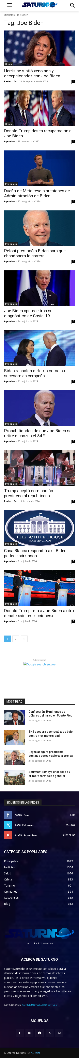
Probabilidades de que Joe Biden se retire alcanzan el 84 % (38, 433)
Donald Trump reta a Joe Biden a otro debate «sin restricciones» (39, 613)
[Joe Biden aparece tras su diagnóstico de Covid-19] (39, 288)
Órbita (8, 64)
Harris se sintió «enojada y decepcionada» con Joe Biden (32, 73)
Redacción (10, 81)
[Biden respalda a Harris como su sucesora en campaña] (39, 348)
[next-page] (24, 639)
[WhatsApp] (59, 1033)
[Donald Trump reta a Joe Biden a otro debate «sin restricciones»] (39, 588)
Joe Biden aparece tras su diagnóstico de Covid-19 (28, 313)
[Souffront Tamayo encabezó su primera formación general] (14, 777)
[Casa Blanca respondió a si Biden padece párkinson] (39, 528)
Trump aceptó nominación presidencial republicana (28, 493)
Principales (11, 184)
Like (72, 814)
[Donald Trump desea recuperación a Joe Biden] (39, 108)
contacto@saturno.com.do (39, 1005)
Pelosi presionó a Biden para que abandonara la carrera (35, 253)
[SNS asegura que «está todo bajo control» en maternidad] (14, 737)
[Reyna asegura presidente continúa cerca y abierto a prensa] (14, 757)
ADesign (36, 1053)
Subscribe (68, 835)
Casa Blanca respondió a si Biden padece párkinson (35, 553)
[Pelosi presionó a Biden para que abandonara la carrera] (39, 228)
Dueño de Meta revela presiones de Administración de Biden (37, 193)
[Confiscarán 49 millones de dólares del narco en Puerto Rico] (14, 717)
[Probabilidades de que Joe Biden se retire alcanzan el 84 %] (39, 408)
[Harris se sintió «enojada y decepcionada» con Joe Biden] (39, 48)
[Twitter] (49, 1033)
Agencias (9, 141)
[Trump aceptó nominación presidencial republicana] (39, 468)
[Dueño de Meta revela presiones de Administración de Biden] (39, 168)
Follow (70, 825)
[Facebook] (19, 1033)
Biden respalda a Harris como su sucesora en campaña (34, 373)
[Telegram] (39, 1033)
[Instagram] (29, 1033)
